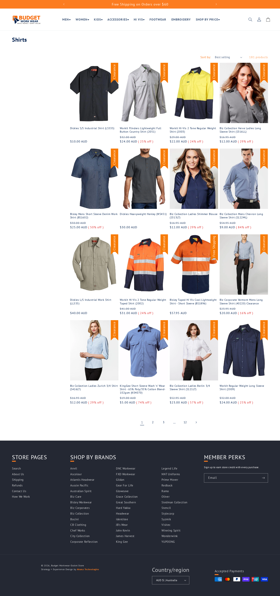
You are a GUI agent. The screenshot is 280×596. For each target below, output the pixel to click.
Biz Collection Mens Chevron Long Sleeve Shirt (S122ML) (241, 215)
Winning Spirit (171, 530)
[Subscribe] (263, 478)
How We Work (21, 496)
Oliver (166, 496)
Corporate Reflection (84, 541)
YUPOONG (168, 541)
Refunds (17, 485)
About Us (18, 474)
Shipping (18, 479)
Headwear (122, 513)
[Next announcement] (216, 4)
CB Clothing (78, 525)
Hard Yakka (123, 508)
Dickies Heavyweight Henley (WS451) (143, 214)
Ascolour (76, 474)
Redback (167, 485)
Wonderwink (170, 536)
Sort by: (205, 57)
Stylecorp (168, 513)
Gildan (120, 479)
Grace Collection (127, 496)
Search (16, 468)
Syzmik (166, 519)
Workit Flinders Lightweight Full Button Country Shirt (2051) (140, 130)
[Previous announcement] (64, 4)
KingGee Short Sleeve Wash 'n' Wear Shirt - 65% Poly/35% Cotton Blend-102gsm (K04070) (142, 389)
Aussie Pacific (79, 485)
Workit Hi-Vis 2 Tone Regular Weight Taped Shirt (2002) (143, 301)
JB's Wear (122, 525)
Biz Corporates (80, 508)
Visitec (166, 525)
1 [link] (142, 422)
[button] (66, 19)
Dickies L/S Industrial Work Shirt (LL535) (90, 301)
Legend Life (169, 468)
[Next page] (196, 422)
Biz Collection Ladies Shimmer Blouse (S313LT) (194, 215)
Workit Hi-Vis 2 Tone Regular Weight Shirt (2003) (193, 130)
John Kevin (123, 530)
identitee (122, 519)
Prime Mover (170, 479)
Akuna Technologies (88, 569)
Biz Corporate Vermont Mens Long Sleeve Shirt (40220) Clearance (241, 301)
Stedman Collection (174, 502)
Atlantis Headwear (82, 479)
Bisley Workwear (81, 502)
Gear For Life (124, 485)
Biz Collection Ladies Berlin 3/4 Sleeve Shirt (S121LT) (190, 387)
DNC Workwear (125, 468)
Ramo (165, 491)
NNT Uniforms (171, 474)
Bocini (74, 519)
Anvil (73, 468)
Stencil (166, 508)
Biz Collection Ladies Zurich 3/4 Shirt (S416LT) (94, 387)
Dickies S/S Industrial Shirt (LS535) (92, 128)
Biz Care (75, 496)
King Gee (122, 541)
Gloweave (122, 491)
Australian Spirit (81, 491)
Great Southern (126, 502)
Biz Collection (79, 513)
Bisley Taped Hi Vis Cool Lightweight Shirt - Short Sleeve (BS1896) (193, 301)
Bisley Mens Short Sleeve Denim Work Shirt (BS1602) (94, 215)
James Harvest (125, 536)
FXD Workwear (125, 474)
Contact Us (19, 491)
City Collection (80, 536)
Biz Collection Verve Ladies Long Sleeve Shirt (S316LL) (240, 130)
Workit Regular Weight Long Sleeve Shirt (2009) (242, 387)
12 (185, 422)
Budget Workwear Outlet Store (67, 565)
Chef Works (77, 530)
